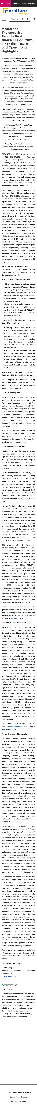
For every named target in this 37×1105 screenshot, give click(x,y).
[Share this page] (33, 19)
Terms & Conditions (18, 1101)
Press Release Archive (22, 1092)
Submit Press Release (18, 1097)
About (8, 1092)
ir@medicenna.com (9, 976)
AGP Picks (5, 3)
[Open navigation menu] (4, 19)
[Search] (23, 19)
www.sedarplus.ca (18, 618)
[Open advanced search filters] (28, 19)
